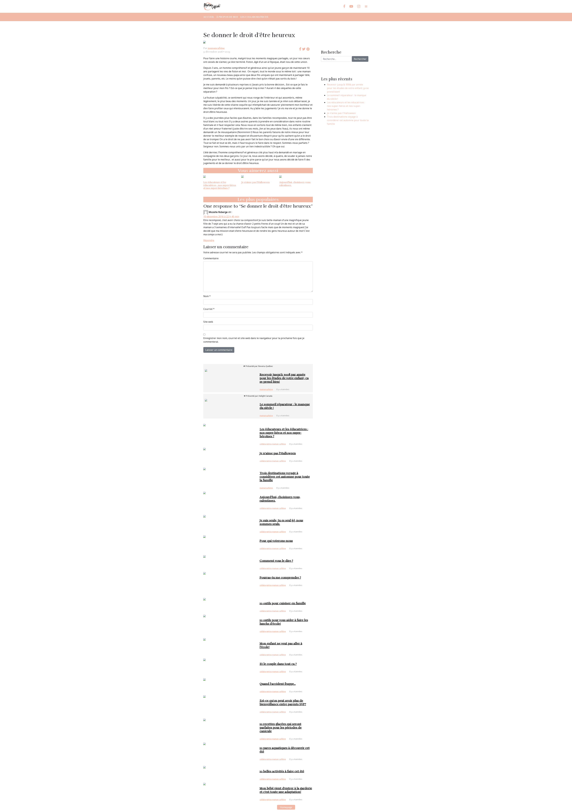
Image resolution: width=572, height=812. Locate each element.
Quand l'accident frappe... (278, 684)
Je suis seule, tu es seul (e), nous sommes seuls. (281, 522)
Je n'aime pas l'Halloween (255, 182)
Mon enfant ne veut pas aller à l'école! (281, 645)
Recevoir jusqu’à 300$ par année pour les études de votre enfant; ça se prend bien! (348, 88)
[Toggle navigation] (366, 6)
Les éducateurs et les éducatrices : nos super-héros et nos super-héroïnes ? (219, 185)
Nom (207, 296)
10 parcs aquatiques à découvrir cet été (285, 749)
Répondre (208, 240)
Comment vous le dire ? (276, 561)
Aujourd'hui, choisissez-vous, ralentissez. (295, 184)
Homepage (286, 807)
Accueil (208, 16)
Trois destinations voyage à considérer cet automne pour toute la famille (348, 120)
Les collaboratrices (254, 16)
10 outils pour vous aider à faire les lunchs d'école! (284, 622)
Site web (208, 321)
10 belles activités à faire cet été (282, 771)
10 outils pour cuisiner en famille (283, 603)
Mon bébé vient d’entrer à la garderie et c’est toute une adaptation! (286, 790)
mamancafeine (216, 48)
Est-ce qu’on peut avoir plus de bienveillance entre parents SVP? (283, 702)
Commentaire (211, 258)
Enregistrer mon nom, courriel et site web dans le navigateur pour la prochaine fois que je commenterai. (253, 339)
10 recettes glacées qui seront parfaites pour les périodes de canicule (281, 727)
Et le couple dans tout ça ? (278, 664)
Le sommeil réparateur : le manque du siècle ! (285, 406)
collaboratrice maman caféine (273, 444)
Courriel (208, 309)
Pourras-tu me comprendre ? (280, 577)
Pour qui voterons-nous (276, 541)
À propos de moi (227, 16)
